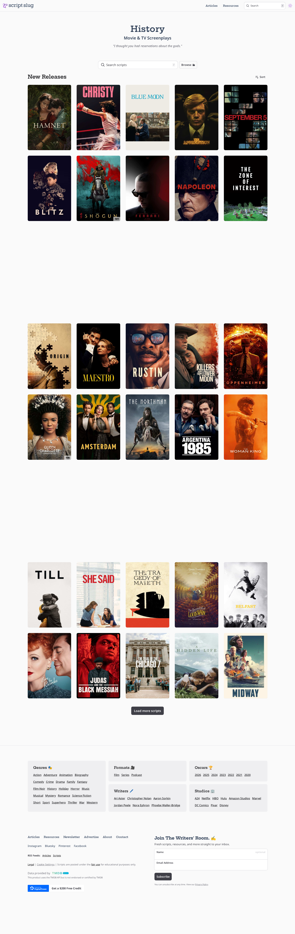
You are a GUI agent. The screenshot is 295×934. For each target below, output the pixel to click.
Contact (122, 837)
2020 (247, 775)
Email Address (165, 862)
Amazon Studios (239, 798)
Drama (60, 782)
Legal (31, 864)
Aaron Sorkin (161, 798)
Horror (75, 789)
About (107, 837)
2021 (239, 775)
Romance (64, 795)
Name (211, 852)
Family (71, 782)
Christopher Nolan (139, 798)
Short (36, 802)
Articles (212, 5)
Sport (46, 802)
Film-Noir (39, 789)
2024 (214, 775)
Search (267, 5)
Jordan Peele (122, 805)
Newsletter (71, 837)
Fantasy (82, 782)
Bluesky (50, 846)
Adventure (50, 775)
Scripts (57, 855)
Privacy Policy (201, 884)
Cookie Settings (46, 864)
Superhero (59, 802)
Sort (262, 77)
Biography (81, 775)
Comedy (38, 782)
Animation (66, 775)
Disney (224, 805)
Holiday (64, 789)
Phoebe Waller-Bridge (166, 805)
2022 (231, 775)
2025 (206, 775)
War (82, 802)
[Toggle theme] (290, 6)
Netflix (206, 798)
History (52, 789)
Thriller (72, 802)
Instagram (35, 846)
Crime (50, 782)
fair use (95, 864)
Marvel (256, 798)
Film (116, 775)
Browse (186, 65)
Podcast (136, 775)
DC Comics (202, 805)
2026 (198, 775)
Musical (38, 795)
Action (37, 775)
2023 (223, 775)
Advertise (91, 837)
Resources (231, 5)
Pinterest (64, 846)
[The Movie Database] (60, 873)
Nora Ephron (141, 805)
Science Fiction (81, 795)
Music (86, 789)
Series (125, 775)
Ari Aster (119, 798)
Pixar (214, 805)
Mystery (50, 795)
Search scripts (140, 65)
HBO (215, 798)
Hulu (224, 798)
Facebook (80, 846)
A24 (197, 798)
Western (92, 802)
